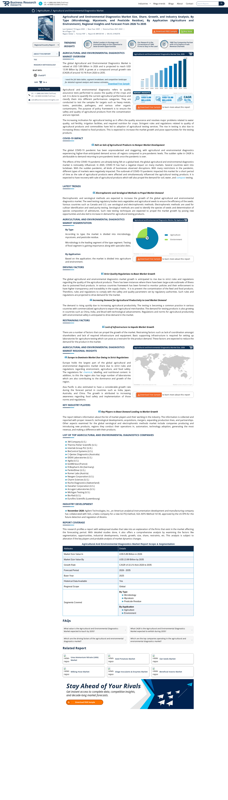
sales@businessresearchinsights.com (45, 100)
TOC (35, 59)
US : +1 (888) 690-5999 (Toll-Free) (43, 93)
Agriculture (43, 10)
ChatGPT (42, 75)
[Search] (221, 4)
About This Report (42, 54)
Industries (143, 3)
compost (180, 177)
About (180, 3)
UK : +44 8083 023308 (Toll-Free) (43, 96)
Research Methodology (45, 65)
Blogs (171, 3)
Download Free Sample (150, 107)
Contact (189, 3)
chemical (87, 372)
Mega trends (159, 3)
